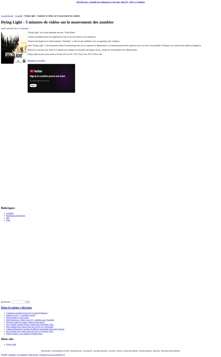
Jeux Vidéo (112, 350)
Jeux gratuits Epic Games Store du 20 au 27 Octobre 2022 (29, 331)
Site (7, 218)
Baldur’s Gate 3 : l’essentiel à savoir (20, 315)
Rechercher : (6, 302)
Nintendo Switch (46, 350)
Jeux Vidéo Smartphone (100, 350)
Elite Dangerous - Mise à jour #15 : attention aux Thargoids (30, 320)
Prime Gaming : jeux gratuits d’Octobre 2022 (24, 334)
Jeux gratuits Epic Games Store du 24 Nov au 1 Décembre (29, 327)
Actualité (18, 16)
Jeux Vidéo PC (87, 350)
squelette (12, 355)
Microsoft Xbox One (76, 350)
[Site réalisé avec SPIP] (4, 355)
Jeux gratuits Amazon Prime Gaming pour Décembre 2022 (29, 324)
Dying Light (11, 344)
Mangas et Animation (145, 350)
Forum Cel (120, 350)
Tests (8, 220)
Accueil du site (7, 16)
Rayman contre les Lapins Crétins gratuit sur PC (25, 322)
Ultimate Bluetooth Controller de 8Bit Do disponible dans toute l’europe (35, 329)
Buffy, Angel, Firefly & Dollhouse (170, 350)
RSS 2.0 (61, 355)
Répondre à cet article (36, 60)
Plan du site (33, 355)
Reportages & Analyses (15, 216)
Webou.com (156, 350)
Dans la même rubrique (16, 307)
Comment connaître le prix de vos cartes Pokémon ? (27, 313)
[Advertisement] (110, 9)
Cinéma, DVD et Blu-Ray (131, 350)
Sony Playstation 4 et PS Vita (60, 350)
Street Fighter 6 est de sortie (17, 318)
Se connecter (22, 355)
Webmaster (25, 28)
